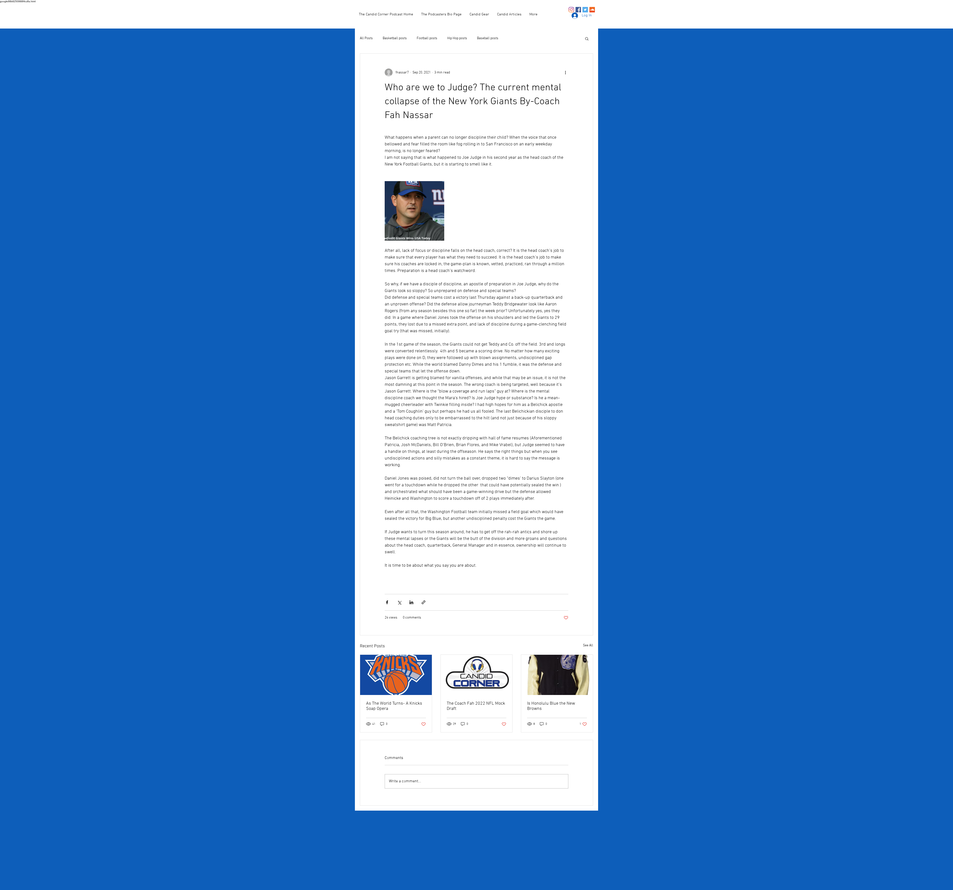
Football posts (427, 38)
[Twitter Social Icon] (585, 9)
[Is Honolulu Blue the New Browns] (557, 675)
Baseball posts (487, 38)
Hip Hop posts (457, 38)
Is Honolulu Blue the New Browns (551, 706)
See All (588, 645)
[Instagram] (571, 9)
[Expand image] (414, 211)
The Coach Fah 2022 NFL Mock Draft (476, 706)
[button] (586, 38)
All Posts (366, 38)
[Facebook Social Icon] (578, 9)
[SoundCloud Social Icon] (592, 9)
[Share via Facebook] (387, 602)
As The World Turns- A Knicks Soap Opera (394, 706)
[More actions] (565, 72)
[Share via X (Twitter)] (399, 602)
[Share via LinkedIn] (411, 602)
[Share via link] (423, 602)
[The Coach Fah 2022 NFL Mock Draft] (476, 675)
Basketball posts (395, 38)
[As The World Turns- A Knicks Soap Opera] (396, 675)
